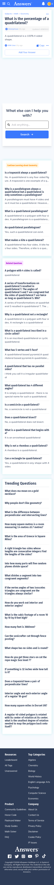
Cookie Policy (34, 837)
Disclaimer (33, 831)
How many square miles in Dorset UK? (26, 705)
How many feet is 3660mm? (20, 626)
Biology (31, 771)
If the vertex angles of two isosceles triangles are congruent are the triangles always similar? (25, 590)
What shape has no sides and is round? (26, 648)
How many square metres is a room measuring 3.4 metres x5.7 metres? (24, 526)
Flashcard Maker (13, 820)
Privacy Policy (34, 826)
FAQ (7, 837)
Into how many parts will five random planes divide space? (25, 565)
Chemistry (33, 765)
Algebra (32, 760)
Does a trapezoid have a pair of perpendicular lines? (22, 683)
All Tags (8, 765)
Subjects (8, 14)
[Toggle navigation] (3, 3)
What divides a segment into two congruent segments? (23, 577)
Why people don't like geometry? (23, 503)
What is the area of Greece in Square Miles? (25, 538)
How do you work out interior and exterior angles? (24, 604)
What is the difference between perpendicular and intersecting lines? (26, 513)
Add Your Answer (27, 52)
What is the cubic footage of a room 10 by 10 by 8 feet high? (26, 616)
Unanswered (11, 771)
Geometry (25, 14)
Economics (33, 798)
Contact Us (33, 815)
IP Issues (32, 842)
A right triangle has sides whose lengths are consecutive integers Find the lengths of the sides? (25, 551)
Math (16, 14)
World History (35, 776)
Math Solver (10, 831)
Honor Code (10, 815)
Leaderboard (11, 760)
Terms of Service (36, 820)
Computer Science (37, 793)
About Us (32, 809)
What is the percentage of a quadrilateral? (27, 20)
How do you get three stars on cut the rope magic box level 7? (26, 659)
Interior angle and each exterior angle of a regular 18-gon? (26, 695)
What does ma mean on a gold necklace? (22, 492)
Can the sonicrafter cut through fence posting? (25, 637)
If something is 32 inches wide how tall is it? (26, 671)
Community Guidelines (15, 809)
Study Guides (11, 826)
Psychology (33, 787)
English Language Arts (39, 782)
